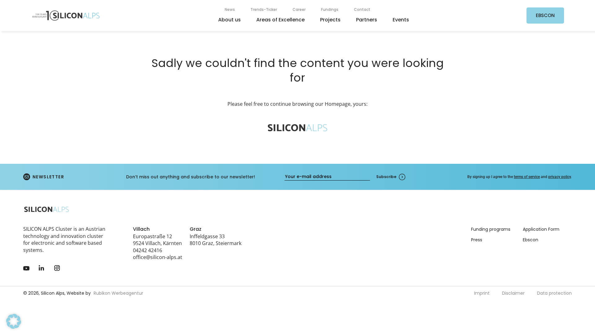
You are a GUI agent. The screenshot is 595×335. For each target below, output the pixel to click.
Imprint (482, 293)
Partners (366, 19)
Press (476, 240)
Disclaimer (513, 293)
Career (299, 9)
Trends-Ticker (263, 9)
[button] (13, 321)
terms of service (527, 177)
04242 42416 (147, 250)
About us (229, 19)
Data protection (554, 293)
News (230, 9)
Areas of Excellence (280, 19)
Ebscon (530, 240)
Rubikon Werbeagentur (118, 293)
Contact (362, 9)
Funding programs (490, 229)
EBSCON (545, 15)
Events (401, 19)
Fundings (329, 9)
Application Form (541, 229)
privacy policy (559, 177)
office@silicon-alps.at (157, 257)
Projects (330, 19)
